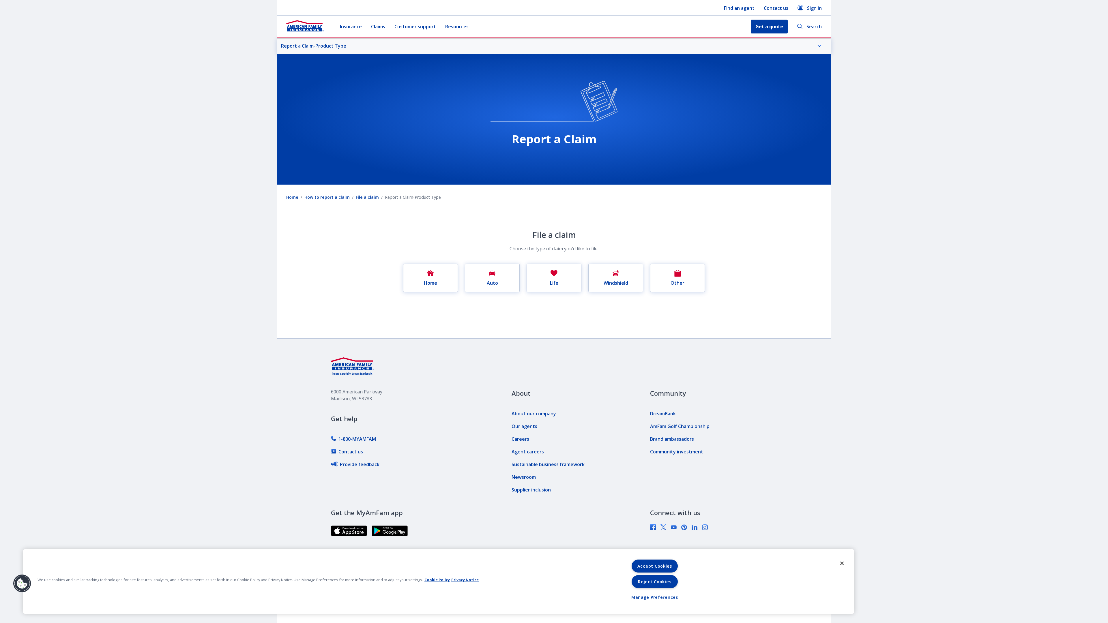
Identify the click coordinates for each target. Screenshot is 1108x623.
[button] (22, 583)
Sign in (814, 8)
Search (814, 26)
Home (292, 197)
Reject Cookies (654, 581)
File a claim (367, 197)
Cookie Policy (437, 579)
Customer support (415, 26)
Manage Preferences (654, 597)
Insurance (351, 26)
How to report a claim (327, 197)
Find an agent (739, 8)
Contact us (776, 8)
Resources (457, 26)
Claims (378, 26)
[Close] (842, 563)
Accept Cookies (654, 566)
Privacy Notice (465, 579)
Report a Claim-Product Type (313, 46)
